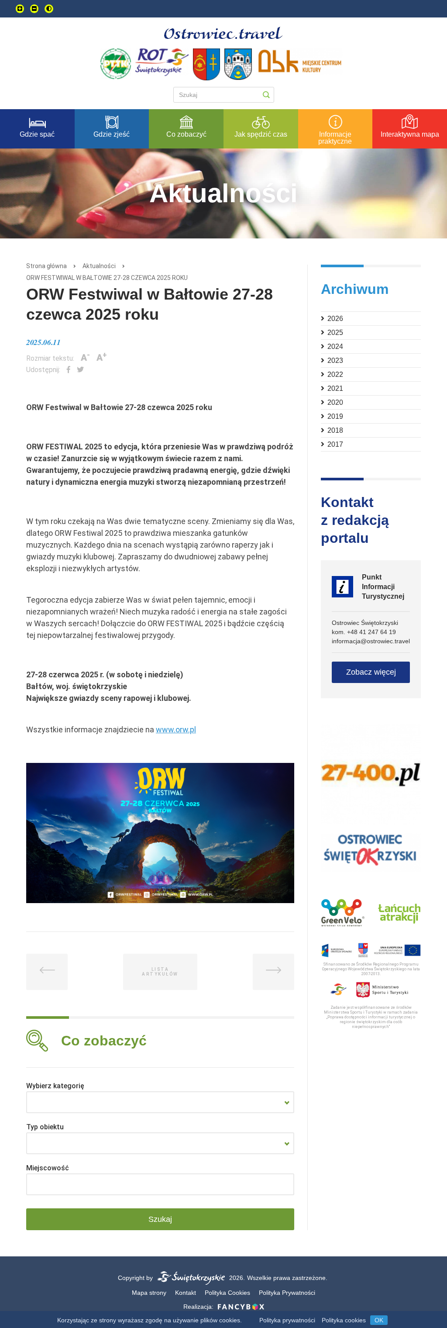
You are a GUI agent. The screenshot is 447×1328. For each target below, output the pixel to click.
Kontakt (185, 1292)
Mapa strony (149, 1292)
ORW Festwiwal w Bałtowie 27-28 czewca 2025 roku (107, 277)
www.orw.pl (176, 729)
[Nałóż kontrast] (49, 8)
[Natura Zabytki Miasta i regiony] (160, 1102)
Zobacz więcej (371, 672)
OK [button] (379, 1320)
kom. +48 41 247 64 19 (364, 631)
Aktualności (99, 265)
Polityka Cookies (227, 1292)
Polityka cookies (344, 1320)
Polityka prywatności (287, 1320)
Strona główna (46, 265)
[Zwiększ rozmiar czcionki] (20, 8)
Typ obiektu (45, 1127)
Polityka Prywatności (287, 1292)
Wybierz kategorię (55, 1086)
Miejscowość (47, 1168)
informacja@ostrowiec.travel (371, 641)
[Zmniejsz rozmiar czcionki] (34, 8)
